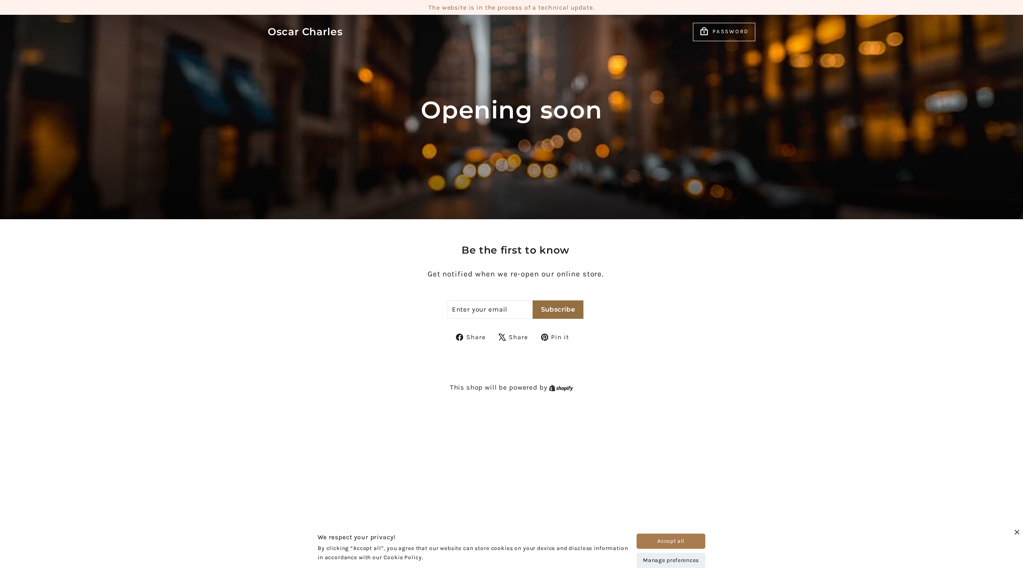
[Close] (1017, 532)
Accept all (671, 541)
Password (731, 31)
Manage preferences (671, 560)
